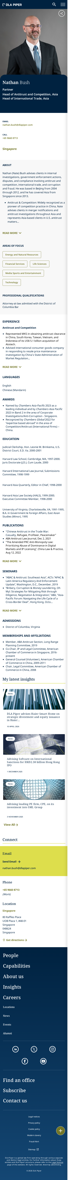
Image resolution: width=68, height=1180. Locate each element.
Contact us (15, 1100)
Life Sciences (39, 263)
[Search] (54, 4)
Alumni (7, 1033)
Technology (11, 282)
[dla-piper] (12, 4)
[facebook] (25, 1061)
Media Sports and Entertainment (23, 273)
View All (9, 824)
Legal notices (34, 1116)
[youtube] (43, 1061)
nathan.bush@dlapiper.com (18, 124)
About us (13, 976)
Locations (9, 1007)
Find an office (19, 1080)
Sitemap (31, 1149)
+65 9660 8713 (10, 138)
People (10, 955)
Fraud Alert (34, 1141)
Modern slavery (34, 1135)
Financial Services (15, 263)
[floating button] (60, 1130)
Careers (12, 997)
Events (7, 1024)
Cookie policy (34, 1129)
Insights (12, 987)
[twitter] (34, 1049)
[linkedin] (15, 1049)
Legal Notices (57, 1162)
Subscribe (14, 1090)
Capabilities (16, 965)
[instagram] (52, 1049)
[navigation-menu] (63, 4)
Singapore (10, 149)
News (6, 1016)
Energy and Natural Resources (21, 254)
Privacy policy (34, 1122)
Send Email (9, 861)
